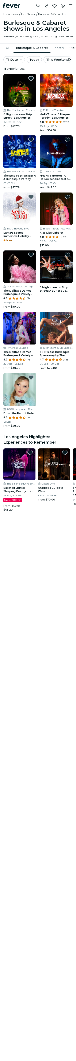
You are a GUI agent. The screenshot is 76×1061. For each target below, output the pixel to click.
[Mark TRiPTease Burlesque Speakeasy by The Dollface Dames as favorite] (67, 316)
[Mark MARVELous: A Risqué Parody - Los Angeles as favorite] (67, 78)
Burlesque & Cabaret (32, 48)
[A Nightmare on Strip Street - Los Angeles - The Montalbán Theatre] (19, 90)
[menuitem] (8, 48)
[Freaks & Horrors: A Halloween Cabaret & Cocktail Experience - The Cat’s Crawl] (56, 151)
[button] (52, 14)
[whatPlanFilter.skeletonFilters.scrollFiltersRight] (72, 48)
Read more (66, 36)
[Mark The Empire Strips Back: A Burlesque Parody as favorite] (31, 140)
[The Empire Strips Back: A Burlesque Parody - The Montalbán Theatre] (19, 151)
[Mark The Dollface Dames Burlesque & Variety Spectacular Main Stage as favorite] (31, 255)
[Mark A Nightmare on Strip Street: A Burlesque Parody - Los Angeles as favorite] (67, 255)
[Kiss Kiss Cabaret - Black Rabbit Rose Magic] (56, 209)
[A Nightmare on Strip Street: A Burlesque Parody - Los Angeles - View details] (56, 266)
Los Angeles (10, 14)
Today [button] (34, 60)
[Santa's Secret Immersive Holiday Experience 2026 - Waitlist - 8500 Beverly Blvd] (19, 209)
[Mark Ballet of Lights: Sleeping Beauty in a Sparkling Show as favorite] (30, 453)
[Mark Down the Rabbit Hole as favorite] (31, 377)
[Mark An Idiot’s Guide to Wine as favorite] (65, 453)
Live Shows (28, 14)
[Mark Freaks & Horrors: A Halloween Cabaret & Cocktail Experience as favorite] (67, 140)
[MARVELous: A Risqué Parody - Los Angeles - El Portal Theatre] (56, 90)
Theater (58, 48)
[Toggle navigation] (71, 6)
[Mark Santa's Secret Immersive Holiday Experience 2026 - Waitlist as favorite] (31, 197)
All (7, 48)
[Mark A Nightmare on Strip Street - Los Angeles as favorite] (31, 78)
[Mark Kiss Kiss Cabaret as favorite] (67, 197)
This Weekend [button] (57, 60)
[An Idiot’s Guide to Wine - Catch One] (54, 464)
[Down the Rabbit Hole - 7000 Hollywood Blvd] (19, 389)
